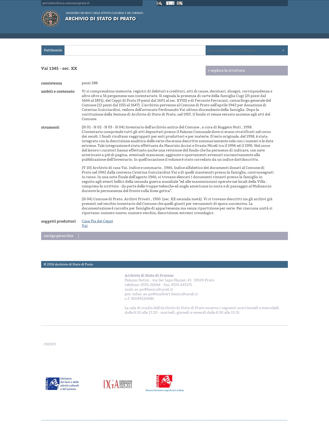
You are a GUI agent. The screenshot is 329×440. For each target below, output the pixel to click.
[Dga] (121, 383)
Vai (85, 226)
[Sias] (166, 383)
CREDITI (50, 344)
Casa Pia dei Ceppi (97, 221)
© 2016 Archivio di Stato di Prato (68, 264)
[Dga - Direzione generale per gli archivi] (170, 3)
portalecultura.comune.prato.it (65, 3)
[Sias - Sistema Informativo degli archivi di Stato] (180, 3)
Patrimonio (53, 50)
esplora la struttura (228, 70)
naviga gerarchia (58, 236)
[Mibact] (160, 3)
